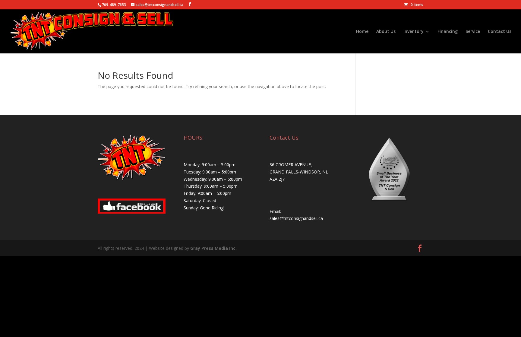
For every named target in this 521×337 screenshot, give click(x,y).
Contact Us (499, 31)
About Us (386, 31)
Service (473, 31)
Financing (447, 31)
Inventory (413, 31)
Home (362, 31)
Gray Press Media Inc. (213, 248)
